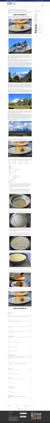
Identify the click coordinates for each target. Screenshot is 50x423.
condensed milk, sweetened (16, 169)
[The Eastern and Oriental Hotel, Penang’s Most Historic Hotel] (37, 413)
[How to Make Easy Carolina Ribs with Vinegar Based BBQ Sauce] (40, 418)
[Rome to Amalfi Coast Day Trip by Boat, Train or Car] (35, 413)
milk (13, 174)
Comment (9, 397)
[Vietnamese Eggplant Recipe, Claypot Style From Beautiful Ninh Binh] (37, 417)
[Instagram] (16, 0)
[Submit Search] (6, 0)
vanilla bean (14, 175)
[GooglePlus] (13, 413)
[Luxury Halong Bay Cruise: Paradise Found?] (37, 415)
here (9, 321)
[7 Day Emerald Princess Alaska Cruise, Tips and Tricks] (37, 418)
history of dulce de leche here (19, 88)
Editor (9, 330)
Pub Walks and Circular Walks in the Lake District (40, 27)
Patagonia (16, 321)
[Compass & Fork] (12, 3)
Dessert (13, 165)
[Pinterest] (17, 0)
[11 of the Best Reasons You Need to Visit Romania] (40, 413)
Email (17, 405)
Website (26, 405)
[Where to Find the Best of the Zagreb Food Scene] (32, 418)
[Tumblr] (18, 0)
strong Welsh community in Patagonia (21, 116)
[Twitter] (14, 0)
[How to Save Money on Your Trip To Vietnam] (40, 415)
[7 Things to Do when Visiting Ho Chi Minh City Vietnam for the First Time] (40, 417)
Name (9, 405)
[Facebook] (13, 0)
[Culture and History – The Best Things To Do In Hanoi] (32, 417)
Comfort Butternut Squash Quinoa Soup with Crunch (39, 28)
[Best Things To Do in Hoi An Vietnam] (35, 417)
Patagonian (13, 166)
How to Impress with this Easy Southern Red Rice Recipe (40, 32)
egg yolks (14, 177)
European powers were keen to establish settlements (18, 117)
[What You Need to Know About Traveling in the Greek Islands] (32, 415)
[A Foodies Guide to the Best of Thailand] (32, 413)
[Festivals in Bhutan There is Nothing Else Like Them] (35, 415)
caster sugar (14, 171)
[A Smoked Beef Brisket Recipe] (35, 418)
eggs (13, 176)
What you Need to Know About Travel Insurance (40, 30)
